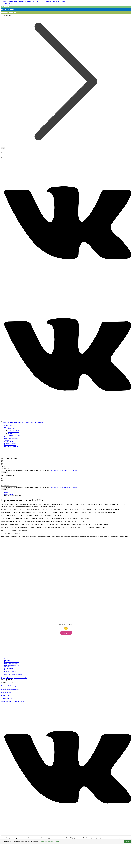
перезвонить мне (6, 4)
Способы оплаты (6, 692)
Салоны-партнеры (10, 445)
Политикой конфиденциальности (50, 841)
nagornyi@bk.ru (5, 674)
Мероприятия (8, 441)
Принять (127, 841)
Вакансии (22, 422)
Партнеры (4, 678)
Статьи (6, 440)
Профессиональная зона (58, 1)
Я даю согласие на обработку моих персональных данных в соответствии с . (40, 470)
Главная (6, 492)
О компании (8, 425)
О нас (6, 658)
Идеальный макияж (14, 435)
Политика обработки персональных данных (14, 686)
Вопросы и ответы (10, 670)
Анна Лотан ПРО (13, 430)
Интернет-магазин (38, 1)
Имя (2, 463)
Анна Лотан (11, 428)
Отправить (4, 472)
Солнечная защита (13, 432)
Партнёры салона (31, 422)
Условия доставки (6, 698)
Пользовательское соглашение (10, 689)
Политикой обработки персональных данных (63, 470)
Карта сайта (23, 678)
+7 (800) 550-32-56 (6, 3)
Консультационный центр (12, 665)
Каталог (6, 427)
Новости (7, 437)
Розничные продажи (10, 443)
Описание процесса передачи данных (12, 701)
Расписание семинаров (11, 438)
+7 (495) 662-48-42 (16, 674)
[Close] (2, 461)
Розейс (10, 433)
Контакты (48, 1)
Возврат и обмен (6, 695)
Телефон (3, 466)
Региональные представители (10, 1)
